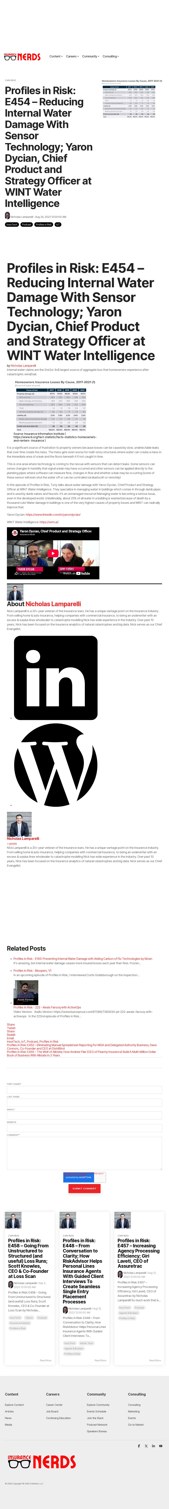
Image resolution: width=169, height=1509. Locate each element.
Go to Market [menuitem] (136, 1424)
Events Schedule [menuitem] (96, 1411)
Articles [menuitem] (9, 1411)
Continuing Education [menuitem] (58, 1418)
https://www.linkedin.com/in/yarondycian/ (53, 514)
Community (89, 56)
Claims (29, 1317)
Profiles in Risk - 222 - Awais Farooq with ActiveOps (47, 1007)
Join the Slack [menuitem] (95, 1418)
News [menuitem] (8, 1418)
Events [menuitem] (132, 1418)
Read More (45, 1360)
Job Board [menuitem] (52, 1411)
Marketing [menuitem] (134, 1411)
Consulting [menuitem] (134, 1404)
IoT (58, 224)
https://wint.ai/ (49, 522)
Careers (71, 56)
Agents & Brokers (74, 1348)
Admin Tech (86, 1343)
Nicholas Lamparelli (22, 216)
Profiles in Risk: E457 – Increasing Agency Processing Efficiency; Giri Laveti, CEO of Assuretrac (139, 1253)
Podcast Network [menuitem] (97, 1424)
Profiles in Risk (43, 224)
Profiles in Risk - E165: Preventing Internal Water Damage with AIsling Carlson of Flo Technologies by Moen (83, 958)
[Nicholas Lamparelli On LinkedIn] (56, 718)
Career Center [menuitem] (54, 1404)
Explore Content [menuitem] (14, 1404)
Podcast (26, 224)
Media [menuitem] (8, 1424)
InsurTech (12, 224)
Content (55, 56)
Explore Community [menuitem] (98, 1404)
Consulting (110, 56)
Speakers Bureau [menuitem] (97, 1431)
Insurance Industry (20, 1323)
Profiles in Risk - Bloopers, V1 (32, 970)
